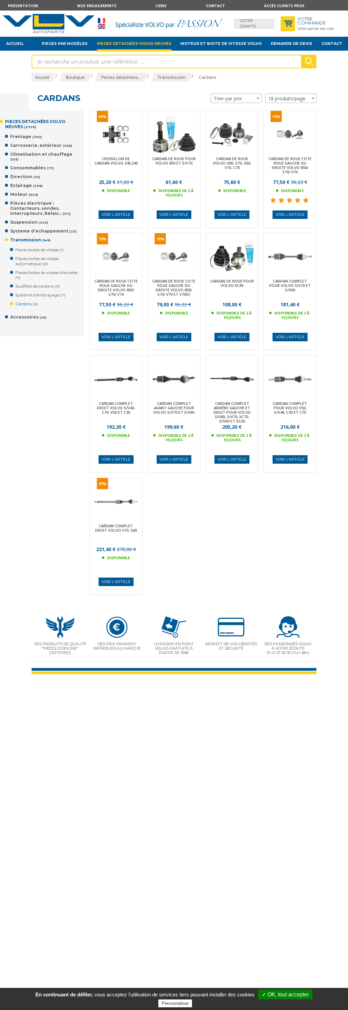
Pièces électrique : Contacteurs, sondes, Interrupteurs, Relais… (40, 208)
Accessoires (28, 317)
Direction (25, 176)
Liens (161, 5)
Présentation (23, 5)
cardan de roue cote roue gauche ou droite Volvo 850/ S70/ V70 (290, 165)
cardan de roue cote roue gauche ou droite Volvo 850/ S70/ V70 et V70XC (173, 287)
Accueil (15, 43)
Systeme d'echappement (43, 231)
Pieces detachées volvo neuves (134, 43)
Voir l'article (116, 214)
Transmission (30, 239)
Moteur (24, 194)
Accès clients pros (284, 5)
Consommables (32, 167)
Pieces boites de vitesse (39, 249)
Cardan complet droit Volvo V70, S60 (116, 528)
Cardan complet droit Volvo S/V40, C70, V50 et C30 (116, 407)
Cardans (26, 303)
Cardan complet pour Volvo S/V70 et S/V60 (290, 285)
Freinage (26, 136)
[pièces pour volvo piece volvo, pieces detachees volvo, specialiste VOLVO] (48, 23)
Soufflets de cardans (37, 286)
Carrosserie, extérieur (41, 145)
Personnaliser (175, 1003)
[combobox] (236, 98)
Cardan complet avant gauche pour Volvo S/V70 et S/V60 (173, 407)
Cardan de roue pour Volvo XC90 (232, 283)
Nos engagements (97, 5)
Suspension (29, 222)
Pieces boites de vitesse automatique (37, 261)
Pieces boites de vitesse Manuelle (46, 274)
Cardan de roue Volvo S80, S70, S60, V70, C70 (232, 163)
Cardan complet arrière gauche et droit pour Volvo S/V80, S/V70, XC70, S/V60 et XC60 (232, 412)
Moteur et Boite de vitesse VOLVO (221, 43)
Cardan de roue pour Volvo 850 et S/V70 (174, 160)
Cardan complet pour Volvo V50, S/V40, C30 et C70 (290, 407)
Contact (215, 5)
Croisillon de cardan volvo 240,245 (116, 160)
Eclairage (26, 185)
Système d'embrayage (40, 294)
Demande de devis (291, 43)
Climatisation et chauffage (41, 156)
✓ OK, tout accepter (285, 994)
